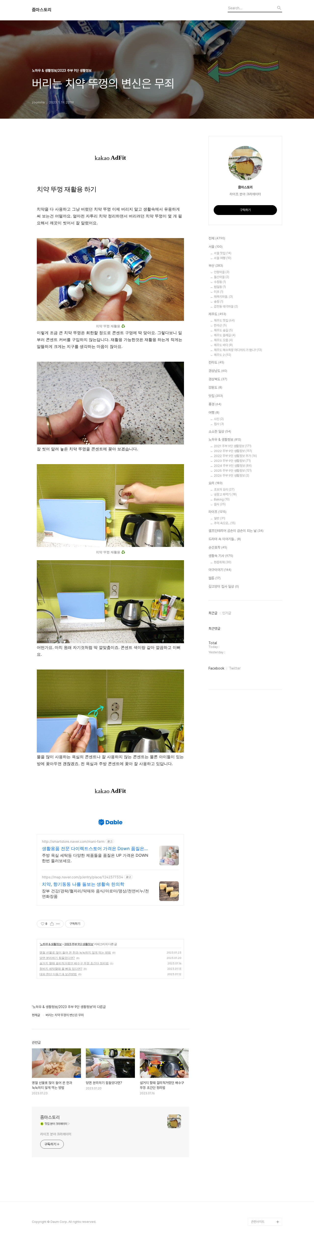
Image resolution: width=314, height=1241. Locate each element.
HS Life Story (260, 970)
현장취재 (222, 562)
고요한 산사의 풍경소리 (265, 671)
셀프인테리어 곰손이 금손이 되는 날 (236, 531)
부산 (216, 266)
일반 (219, 518)
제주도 (217, 314)
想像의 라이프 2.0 (263, 962)
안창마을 (221, 272)
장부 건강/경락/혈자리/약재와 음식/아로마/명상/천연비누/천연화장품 (95, 893)
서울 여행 (222, 258)
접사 (219, 424)
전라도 (216, 362)
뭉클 (254, 1182)
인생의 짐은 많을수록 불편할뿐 (265, 1163)
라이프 (217, 512)
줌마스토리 (42, 9)
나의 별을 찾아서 (261, 789)
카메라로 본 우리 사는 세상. (266, 699)
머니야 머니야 (259, 852)
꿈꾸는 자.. (257, 868)
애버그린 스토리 (261, 1111)
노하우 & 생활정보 (51, 944)
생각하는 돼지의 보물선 (265, 978)
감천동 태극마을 (226, 306)
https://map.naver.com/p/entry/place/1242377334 (82, 877)
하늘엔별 (256, 1041)
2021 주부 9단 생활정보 (232, 446)
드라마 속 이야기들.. (225, 539)
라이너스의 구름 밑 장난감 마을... (265, 895)
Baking (222, 499)
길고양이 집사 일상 (224, 586)
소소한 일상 (220, 431)
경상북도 (218, 379)
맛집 (216, 396)
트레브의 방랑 (259, 1009)
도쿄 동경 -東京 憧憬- (265, 718)
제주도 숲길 (223, 330)
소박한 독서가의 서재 (264, 883)
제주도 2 (222, 355)
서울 (215, 247)
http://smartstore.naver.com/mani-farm (73, 841)
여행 (214, 412)
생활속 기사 (221, 556)
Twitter (235, 668)
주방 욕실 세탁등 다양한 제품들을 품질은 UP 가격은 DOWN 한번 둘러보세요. (95, 858)
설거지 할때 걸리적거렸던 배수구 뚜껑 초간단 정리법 (74, 963)
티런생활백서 (259, 711)
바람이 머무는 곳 (261, 931)
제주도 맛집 (224, 320)
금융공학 (256, 923)
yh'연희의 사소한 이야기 (266, 1143)
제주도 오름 (223, 340)
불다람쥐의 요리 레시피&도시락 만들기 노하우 (266, 1131)
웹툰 (215, 578)
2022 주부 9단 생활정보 (233, 451)
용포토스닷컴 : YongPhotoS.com (263, 1210)
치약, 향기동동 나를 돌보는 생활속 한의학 (83, 884)
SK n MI (256, 860)
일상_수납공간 (260, 1151)
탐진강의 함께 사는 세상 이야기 (265, 683)
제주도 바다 (223, 345)
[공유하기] (52, 923)
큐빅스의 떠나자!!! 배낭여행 (266, 659)
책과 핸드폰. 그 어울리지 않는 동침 (266, 911)
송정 (218, 301)
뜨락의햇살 (258, 1049)
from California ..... (264, 1198)
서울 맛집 (222, 253)
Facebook (216, 668)
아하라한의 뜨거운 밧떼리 (265, 997)
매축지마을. (223, 297)
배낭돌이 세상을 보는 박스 (265, 777)
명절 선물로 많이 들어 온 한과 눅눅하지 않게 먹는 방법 (75, 952)
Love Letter (259, 939)
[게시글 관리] (58, 923)
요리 (215, 483)
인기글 (226, 613)
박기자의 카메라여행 (263, 876)
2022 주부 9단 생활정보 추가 (235, 456)
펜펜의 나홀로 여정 (262, 1072)
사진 (219, 419)
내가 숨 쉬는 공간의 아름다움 (266, 754)
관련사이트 (257, 1222)
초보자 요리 (224, 489)
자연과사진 (258, 828)
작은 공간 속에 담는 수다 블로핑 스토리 (266, 1100)
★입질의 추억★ (261, 742)
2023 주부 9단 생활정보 (78, 944)
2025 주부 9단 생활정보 (233, 470)
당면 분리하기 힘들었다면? (57, 958)
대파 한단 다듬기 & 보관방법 (58, 974)
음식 (220, 504)
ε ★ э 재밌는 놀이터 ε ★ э (265, 1060)
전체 (217, 238)
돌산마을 (221, 277)
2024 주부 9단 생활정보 (233, 466)
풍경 (215, 404)
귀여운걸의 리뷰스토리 (265, 1033)
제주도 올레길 (225, 335)
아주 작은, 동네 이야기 (264, 821)
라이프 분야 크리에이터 (55, 1134)
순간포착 (218, 547)
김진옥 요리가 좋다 (262, 844)
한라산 (220, 325)
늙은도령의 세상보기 (263, 1174)
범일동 (220, 287)
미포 (218, 292)
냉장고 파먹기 (225, 494)
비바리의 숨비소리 (262, 797)
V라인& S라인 (260, 766)
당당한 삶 (257, 1119)
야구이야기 (220, 570)
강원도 (215, 387)
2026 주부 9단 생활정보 (231, 475)
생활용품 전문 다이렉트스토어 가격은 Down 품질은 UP (93, 849)
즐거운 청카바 (259, 836)
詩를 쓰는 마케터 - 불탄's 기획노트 (264, 730)
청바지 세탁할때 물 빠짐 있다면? (60, 968)
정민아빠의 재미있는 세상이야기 (265, 950)
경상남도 (218, 371)
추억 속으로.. (225, 523)
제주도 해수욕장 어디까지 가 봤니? (238, 350)
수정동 (220, 282)
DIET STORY (260, 986)
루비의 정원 (258, 813)
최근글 (213, 613)
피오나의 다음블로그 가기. (265, 644)
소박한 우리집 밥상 (262, 805)
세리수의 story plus (264, 1017)
